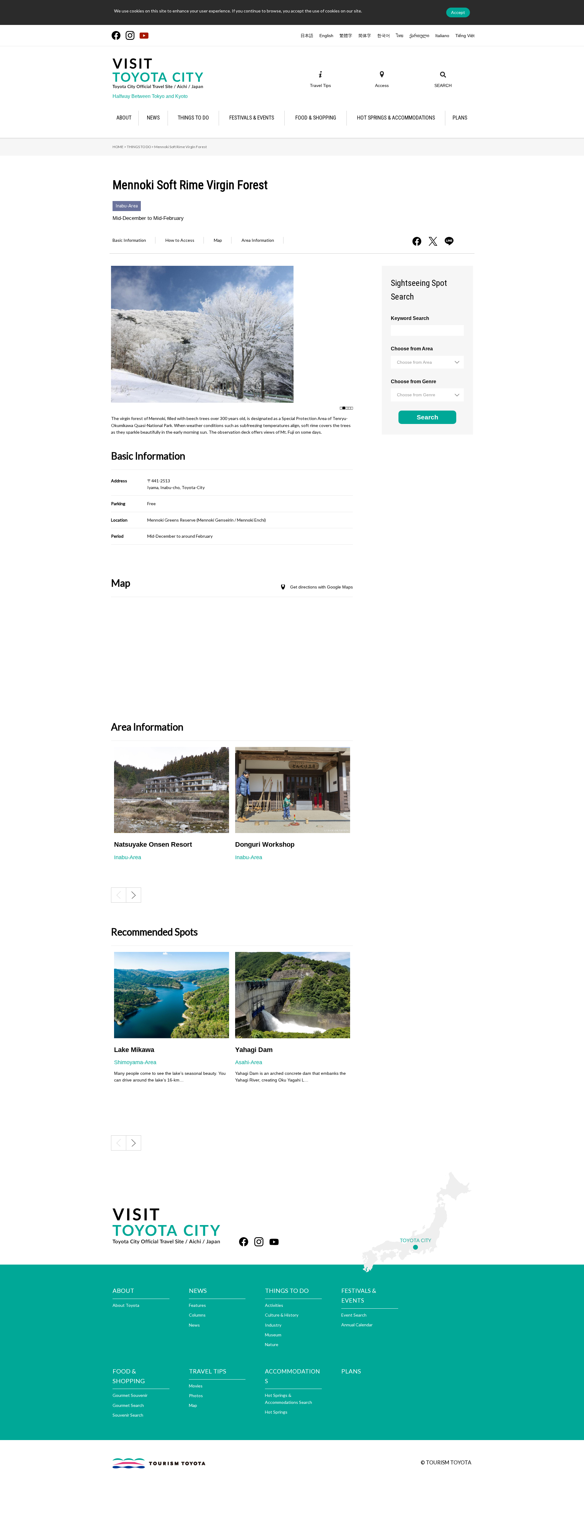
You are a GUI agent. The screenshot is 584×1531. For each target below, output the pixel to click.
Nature (271, 1344)
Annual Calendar (357, 1324)
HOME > (119, 146)
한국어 (383, 35)
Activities (274, 1305)
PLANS (351, 1371)
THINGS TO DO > (140, 146)
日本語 (307, 35)
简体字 (364, 35)
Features (197, 1305)
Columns (197, 1314)
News (194, 1325)
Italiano (442, 35)
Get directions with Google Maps (321, 587)
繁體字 (345, 35)
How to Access (179, 240)
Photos (196, 1395)
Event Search (354, 1314)
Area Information (258, 240)
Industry (273, 1325)
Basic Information (129, 240)
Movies (196, 1385)
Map (218, 240)
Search (427, 417)
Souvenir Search (128, 1415)
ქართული (419, 35)
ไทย (399, 35)
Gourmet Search (128, 1405)
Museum (273, 1334)
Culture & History (281, 1314)
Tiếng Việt (464, 35)
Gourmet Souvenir (130, 1395)
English (326, 35)
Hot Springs (276, 1412)
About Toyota (126, 1305)
